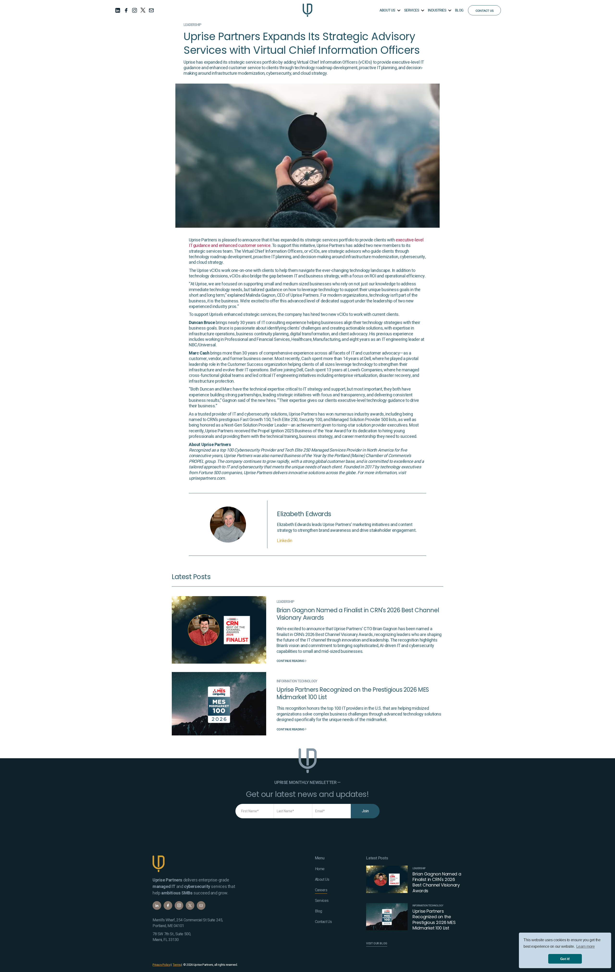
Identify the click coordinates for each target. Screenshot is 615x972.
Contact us (484, 10)
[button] (389, 10)
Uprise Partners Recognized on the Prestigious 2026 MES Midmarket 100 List (353, 693)
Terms (177, 964)
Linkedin (284, 541)
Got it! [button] (565, 959)
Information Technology (297, 681)
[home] (307, 10)
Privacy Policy (161, 964)
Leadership (192, 25)
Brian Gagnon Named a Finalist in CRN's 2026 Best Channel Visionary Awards (358, 614)
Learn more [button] (585, 946)
